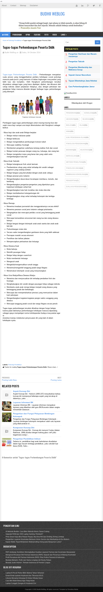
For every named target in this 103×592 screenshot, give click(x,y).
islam (82, 125)
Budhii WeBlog (41, 589)
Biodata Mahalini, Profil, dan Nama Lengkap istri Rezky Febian (28, 560)
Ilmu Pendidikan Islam (76, 137)
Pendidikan (17, 34)
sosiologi (88, 113)
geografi (70, 119)
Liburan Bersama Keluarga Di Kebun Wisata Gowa (24, 578)
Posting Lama (56, 380)
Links (63, 34)
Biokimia (69, 150)
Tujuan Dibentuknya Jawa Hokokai (83, 81)
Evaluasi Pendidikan (75, 187)
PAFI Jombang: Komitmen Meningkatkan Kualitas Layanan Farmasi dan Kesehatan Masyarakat (40, 552)
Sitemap (23, 5)
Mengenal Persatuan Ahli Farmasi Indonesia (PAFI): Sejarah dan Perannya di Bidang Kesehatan (41, 555)
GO (97, 42)
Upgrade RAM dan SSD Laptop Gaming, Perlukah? (24, 534)
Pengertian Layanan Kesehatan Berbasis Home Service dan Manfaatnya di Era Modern (37, 539)
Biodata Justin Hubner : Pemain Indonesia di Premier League (28, 563)
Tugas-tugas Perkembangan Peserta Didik (20, 75)
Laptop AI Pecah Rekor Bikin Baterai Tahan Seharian (25, 573)
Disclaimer (34, 5)
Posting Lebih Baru (9, 380)
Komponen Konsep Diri (23, 428)
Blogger (89, 103)
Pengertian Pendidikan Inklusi (27, 439)
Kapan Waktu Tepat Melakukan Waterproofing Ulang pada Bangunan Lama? (34, 542)
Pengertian (71, 181)
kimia (68, 131)
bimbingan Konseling (75, 174)
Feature (37, 34)
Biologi (69, 125)
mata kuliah (71, 156)
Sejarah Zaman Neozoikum (80, 75)
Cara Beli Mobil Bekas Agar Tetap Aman (20, 581)
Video (54, 34)
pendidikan (71, 113)
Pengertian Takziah (76, 62)
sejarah (86, 119)
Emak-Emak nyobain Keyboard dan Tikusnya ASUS (24, 576)
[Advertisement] (24, 64)
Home (6, 34)
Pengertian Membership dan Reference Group (80, 68)
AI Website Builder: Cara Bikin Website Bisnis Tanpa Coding (27, 531)
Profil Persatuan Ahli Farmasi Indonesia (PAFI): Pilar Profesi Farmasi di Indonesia (35, 557)
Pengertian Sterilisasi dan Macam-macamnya (83, 55)
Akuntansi (84, 150)
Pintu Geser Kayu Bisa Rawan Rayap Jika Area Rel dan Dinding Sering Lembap (35, 537)
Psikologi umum (73, 168)
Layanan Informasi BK (23, 402)
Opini (28, 34)
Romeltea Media (73, 589)
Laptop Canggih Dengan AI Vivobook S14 (21, 583)
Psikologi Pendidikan (15, 364)
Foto (46, 34)
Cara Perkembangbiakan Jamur (82, 87)
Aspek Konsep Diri (21, 391)
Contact (13, 5)
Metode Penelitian (74, 162)
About (4, 5)
